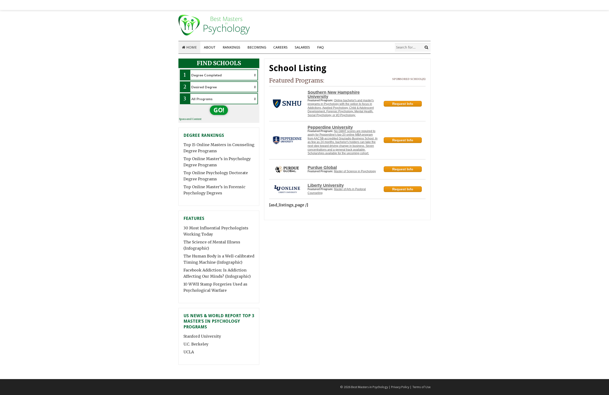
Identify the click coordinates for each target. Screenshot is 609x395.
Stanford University (202, 336)
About (210, 47)
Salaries (302, 47)
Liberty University (326, 185)
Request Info (402, 104)
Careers (280, 47)
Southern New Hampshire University (334, 94)
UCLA (188, 352)
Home (191, 47)
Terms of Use (421, 387)
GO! (218, 110)
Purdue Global (322, 167)
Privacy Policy (400, 387)
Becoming (256, 47)
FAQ (320, 47)
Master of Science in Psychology (355, 171)
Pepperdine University (330, 127)
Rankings (231, 47)
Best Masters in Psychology (369, 387)
